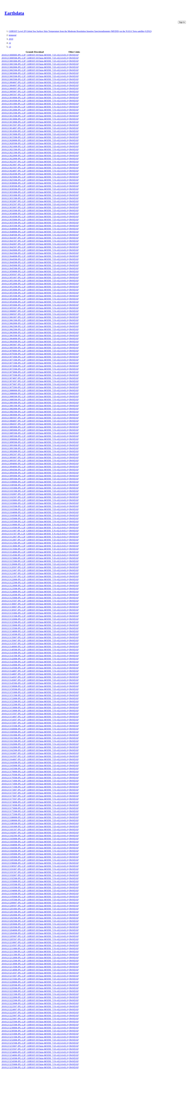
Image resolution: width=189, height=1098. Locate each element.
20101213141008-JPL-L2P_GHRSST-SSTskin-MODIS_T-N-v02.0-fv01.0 (35, 653)
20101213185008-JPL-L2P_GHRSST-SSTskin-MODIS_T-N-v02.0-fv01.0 (35, 854)
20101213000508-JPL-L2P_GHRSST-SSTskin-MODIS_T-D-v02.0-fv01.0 (35, 58)
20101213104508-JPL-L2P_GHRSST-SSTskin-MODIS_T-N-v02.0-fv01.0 (35, 515)
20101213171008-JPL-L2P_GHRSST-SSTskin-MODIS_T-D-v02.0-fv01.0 (35, 781)
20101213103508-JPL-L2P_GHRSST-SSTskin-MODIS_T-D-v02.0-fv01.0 (35, 509)
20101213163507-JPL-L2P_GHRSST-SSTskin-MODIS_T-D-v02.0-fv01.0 (35, 756)
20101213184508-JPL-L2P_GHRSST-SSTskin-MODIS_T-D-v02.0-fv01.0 (35, 848)
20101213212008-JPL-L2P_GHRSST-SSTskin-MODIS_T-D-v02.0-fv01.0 (35, 957)
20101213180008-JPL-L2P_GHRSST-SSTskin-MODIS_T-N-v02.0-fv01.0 (35, 817)
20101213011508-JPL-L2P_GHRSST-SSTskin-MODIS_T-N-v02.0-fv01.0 (35, 107)
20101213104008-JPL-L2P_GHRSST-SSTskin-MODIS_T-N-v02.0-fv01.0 (35, 512)
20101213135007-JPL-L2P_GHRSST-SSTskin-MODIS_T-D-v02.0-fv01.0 (35, 640)
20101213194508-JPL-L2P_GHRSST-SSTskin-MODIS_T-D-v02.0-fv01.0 (35, 893)
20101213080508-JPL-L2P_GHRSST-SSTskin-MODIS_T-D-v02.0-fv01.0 (35, 396)
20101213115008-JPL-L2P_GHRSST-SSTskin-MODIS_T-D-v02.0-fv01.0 (35, 558)
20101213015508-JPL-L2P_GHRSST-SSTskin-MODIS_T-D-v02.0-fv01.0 (35, 137)
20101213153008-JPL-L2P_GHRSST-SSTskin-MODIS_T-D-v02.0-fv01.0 (35, 707)
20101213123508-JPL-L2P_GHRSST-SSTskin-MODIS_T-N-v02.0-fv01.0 (35, 588)
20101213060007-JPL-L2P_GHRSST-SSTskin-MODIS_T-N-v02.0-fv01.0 (35, 311)
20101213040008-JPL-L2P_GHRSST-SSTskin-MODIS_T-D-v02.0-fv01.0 (35, 232)
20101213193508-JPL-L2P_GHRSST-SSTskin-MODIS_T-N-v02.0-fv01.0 (35, 884)
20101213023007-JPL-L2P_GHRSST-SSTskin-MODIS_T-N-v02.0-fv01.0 (35, 165)
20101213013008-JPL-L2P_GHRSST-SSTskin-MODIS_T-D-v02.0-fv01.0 (35, 122)
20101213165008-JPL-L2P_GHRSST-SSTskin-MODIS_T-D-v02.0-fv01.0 (35, 765)
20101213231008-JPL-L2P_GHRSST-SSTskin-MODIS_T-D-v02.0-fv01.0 (35, 1034)
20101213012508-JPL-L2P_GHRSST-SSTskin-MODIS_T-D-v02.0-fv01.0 (35, 113)
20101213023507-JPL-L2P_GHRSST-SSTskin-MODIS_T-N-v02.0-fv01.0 (35, 168)
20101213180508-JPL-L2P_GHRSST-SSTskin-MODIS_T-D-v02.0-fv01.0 (35, 823)
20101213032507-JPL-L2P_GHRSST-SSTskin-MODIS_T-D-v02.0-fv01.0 (35, 204)
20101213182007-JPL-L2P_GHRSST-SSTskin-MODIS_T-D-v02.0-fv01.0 (35, 832)
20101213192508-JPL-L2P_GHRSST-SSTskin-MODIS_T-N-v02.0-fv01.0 (35, 878)
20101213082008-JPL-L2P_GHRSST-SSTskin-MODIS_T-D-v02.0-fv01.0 (35, 409)
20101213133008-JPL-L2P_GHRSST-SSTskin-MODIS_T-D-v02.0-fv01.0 (35, 625)
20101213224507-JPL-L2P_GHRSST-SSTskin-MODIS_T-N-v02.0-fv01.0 (35, 1012)
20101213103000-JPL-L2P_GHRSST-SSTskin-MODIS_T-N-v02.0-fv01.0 (35, 500)
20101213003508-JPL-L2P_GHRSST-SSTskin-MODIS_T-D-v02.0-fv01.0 (35, 76)
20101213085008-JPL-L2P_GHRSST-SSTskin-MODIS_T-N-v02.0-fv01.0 (35, 430)
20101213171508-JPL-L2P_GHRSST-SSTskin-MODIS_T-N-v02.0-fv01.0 (35, 787)
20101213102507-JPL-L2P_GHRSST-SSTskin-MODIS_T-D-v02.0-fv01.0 (35, 497)
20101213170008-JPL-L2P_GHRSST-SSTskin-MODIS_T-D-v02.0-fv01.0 (35, 771)
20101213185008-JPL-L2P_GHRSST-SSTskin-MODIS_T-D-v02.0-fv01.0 (35, 857)
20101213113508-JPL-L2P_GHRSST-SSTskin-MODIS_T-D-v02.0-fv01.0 (35, 549)
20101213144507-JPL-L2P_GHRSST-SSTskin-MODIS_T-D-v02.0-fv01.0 (35, 677)
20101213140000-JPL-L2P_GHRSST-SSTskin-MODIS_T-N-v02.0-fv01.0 (35, 646)
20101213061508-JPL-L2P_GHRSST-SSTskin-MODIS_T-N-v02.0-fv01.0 (35, 320)
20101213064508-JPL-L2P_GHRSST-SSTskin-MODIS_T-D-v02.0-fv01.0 (35, 341)
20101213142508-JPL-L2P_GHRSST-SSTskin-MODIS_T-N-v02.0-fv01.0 (35, 662)
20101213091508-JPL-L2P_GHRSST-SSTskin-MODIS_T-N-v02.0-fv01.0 (35, 448)
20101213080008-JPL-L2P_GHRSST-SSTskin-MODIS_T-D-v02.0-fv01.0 (35, 390)
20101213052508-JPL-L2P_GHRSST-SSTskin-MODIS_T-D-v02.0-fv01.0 (35, 287)
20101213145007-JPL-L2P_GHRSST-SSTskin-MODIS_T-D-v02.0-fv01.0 (35, 680)
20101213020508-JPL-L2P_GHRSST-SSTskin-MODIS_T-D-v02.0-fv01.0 (35, 143)
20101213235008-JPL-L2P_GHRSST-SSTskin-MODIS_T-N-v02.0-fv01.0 (35, 1064)
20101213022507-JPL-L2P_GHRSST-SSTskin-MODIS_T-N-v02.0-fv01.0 (35, 162)
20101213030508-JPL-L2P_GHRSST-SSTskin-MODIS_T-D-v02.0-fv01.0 (35, 189)
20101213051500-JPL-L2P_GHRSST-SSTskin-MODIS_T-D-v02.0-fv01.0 (35, 280)
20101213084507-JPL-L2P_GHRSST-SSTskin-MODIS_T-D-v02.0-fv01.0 (35, 424)
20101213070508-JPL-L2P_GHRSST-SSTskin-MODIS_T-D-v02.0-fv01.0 (35, 354)
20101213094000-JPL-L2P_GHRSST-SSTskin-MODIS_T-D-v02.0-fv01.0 (35, 466)
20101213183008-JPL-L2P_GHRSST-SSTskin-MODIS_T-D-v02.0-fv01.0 (35, 839)
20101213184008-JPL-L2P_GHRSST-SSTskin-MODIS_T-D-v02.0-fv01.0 (35, 845)
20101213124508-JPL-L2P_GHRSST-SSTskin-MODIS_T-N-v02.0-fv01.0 (35, 595)
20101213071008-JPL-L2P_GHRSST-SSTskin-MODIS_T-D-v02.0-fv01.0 (35, 357)
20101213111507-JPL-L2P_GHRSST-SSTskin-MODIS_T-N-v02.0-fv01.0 (35, 534)
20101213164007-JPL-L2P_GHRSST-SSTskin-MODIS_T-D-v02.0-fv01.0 (35, 759)
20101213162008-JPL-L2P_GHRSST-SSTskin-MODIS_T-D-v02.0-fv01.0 (35, 747)
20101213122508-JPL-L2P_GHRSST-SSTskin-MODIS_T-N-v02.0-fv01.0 (35, 582)
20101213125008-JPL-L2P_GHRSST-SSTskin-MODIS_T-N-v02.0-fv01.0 (35, 598)
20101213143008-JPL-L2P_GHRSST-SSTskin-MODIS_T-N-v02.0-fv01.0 (35, 665)
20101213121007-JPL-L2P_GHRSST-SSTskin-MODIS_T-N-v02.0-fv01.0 (35, 573)
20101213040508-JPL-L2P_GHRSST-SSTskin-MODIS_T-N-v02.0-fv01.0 (35, 235)
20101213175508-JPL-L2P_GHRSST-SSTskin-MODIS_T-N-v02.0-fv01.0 (35, 814)
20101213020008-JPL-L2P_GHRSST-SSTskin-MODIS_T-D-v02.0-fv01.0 (35, 140)
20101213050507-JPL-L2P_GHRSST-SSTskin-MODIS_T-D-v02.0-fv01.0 (35, 274)
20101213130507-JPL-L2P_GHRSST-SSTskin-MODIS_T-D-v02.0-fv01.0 (35, 610)
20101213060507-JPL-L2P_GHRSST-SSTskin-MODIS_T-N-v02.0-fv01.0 (35, 314)
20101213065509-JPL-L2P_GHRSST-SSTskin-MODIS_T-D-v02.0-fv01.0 (35, 348)
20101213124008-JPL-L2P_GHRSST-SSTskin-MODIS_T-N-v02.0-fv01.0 (35, 592)
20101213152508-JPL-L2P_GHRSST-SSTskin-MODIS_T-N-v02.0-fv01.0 (35, 701)
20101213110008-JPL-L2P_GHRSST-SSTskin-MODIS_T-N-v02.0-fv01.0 (35, 524)
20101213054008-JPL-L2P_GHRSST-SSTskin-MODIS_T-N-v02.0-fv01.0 (35, 299)
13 (10, 47)
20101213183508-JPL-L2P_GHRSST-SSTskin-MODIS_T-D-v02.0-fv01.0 (35, 842)
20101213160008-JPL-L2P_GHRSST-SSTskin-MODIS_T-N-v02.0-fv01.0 (35, 729)
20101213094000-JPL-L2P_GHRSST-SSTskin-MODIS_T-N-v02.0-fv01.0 (35, 463)
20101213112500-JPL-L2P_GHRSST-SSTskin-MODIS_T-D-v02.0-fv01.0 (35, 543)
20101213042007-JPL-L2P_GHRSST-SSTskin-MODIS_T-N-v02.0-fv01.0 (35, 244)
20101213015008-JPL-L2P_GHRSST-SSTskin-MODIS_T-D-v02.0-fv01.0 (35, 134)
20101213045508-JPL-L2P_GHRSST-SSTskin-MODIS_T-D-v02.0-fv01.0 (35, 268)
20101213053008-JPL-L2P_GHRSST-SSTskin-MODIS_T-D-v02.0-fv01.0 (35, 290)
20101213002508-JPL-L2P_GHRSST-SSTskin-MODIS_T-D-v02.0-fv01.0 (35, 70)
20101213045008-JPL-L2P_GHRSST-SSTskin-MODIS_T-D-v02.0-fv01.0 (35, 265)
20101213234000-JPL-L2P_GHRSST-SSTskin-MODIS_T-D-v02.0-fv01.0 (35, 1055)
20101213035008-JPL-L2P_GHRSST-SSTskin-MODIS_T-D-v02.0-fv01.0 (35, 219)
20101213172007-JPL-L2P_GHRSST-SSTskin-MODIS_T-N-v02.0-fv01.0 (35, 790)
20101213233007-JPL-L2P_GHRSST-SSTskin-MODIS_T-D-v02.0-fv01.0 (35, 1046)
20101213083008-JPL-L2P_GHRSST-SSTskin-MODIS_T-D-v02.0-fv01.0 (35, 415)
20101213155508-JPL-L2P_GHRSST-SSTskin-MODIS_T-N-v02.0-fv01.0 (35, 726)
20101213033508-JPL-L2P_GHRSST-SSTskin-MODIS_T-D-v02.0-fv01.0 (35, 210)
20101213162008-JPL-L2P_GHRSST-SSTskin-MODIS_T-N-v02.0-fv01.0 (35, 744)
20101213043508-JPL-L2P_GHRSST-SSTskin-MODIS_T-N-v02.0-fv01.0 (35, 253)
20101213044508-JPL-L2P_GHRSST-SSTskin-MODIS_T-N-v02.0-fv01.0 (35, 262)
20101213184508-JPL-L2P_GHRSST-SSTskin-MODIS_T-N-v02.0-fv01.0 (35, 851)
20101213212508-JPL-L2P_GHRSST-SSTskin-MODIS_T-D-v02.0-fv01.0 (35, 961)
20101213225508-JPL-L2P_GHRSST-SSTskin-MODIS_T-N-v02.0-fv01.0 (35, 1022)
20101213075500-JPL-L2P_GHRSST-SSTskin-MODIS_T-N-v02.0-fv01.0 (35, 387)
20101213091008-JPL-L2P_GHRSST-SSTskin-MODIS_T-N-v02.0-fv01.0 (35, 445)
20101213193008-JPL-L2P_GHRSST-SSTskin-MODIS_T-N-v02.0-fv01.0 (35, 881)
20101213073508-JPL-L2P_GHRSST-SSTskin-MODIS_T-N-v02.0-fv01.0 (35, 375)
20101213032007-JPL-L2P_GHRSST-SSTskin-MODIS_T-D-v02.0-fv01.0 (35, 201)
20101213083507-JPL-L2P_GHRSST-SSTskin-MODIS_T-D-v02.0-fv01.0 (35, 418)
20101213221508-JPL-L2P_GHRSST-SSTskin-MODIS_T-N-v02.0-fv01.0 (35, 994)
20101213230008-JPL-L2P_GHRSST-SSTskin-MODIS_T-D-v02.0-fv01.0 (35, 1028)
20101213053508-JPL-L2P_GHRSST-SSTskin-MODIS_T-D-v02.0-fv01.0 (35, 293)
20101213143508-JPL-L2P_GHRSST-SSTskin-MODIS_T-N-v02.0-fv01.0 (35, 668)
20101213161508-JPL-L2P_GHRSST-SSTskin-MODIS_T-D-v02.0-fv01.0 (35, 738)
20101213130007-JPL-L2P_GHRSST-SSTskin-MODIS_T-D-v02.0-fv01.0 (35, 607)
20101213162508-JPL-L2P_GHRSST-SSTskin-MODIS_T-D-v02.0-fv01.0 (35, 750)
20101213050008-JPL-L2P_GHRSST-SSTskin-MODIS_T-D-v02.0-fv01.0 (35, 271)
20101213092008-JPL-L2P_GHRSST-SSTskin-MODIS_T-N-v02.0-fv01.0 (35, 451)
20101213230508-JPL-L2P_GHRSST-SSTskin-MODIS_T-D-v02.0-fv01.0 (35, 1031)
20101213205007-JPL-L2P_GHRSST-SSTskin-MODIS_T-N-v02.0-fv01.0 (35, 936)
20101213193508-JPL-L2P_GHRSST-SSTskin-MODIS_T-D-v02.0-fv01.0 (35, 887)
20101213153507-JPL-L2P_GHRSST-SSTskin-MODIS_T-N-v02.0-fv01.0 (35, 714)
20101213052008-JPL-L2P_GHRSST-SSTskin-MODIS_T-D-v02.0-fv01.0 (35, 284)
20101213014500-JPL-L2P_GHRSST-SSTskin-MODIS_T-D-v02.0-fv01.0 (35, 131)
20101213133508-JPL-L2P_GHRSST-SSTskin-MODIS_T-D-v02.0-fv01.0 (35, 628)
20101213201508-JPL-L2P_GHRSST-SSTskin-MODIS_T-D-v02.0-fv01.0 (35, 912)
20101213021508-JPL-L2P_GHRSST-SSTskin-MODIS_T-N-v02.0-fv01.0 (35, 149)
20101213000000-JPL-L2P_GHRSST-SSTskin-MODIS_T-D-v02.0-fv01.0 (35, 55)
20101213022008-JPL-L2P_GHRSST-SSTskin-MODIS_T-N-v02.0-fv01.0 (35, 158)
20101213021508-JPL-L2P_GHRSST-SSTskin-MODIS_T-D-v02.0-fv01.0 (35, 152)
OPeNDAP (73, 55)
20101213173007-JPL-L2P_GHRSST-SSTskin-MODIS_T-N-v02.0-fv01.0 (35, 796)
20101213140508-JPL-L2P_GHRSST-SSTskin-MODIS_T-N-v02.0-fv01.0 (35, 649)
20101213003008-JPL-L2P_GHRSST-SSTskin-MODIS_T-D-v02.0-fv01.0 (35, 73)
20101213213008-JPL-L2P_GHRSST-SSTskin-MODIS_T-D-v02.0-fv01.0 (35, 964)
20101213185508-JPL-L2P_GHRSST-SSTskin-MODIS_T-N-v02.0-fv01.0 (35, 860)
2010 (11, 39)
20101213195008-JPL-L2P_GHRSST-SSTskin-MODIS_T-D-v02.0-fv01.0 (35, 896)
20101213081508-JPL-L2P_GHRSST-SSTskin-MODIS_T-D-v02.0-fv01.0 (35, 405)
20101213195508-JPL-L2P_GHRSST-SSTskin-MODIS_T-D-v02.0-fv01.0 (35, 900)
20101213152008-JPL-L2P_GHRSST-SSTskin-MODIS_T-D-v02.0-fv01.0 (35, 698)
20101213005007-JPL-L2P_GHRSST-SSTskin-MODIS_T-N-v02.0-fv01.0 (35, 91)
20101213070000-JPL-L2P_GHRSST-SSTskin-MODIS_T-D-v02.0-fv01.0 (35, 351)
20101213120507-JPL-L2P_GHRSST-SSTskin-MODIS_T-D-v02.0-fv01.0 (35, 567)
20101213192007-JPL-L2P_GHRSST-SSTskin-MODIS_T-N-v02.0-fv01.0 (35, 875)
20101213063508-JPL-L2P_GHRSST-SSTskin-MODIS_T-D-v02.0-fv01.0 (35, 335)
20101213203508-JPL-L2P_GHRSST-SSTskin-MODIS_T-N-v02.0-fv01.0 (35, 927)
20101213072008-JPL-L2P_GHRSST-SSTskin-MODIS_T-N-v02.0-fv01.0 (35, 366)
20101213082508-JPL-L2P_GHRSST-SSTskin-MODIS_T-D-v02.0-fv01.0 (35, 412)
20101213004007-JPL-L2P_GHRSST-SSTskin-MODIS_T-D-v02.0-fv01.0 (35, 82)
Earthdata (14, 13)
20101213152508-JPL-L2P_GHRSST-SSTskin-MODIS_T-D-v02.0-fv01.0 (35, 704)
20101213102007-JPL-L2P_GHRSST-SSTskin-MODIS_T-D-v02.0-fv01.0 (35, 494)
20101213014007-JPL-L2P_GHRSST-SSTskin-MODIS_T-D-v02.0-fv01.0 (35, 128)
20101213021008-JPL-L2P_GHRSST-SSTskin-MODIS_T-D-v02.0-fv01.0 (35, 146)
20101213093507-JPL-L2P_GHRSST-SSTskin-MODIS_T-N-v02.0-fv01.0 (35, 460)
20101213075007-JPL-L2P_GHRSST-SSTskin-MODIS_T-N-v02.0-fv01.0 (35, 384)
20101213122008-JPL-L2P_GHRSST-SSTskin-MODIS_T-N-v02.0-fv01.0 (35, 579)
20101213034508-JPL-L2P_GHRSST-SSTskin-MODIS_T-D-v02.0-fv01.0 (35, 216)
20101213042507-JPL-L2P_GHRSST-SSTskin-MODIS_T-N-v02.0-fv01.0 (35, 247)
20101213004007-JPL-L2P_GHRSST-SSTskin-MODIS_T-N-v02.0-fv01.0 (35, 85)
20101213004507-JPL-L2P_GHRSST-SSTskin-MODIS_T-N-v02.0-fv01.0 (35, 88)
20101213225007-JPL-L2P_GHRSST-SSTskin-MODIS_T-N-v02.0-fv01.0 (35, 1018)
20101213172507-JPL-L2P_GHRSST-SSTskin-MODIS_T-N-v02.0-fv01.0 (35, 793)
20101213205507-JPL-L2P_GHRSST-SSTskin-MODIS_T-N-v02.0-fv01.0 (35, 939)
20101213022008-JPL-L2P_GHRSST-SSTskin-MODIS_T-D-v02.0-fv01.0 (35, 155)
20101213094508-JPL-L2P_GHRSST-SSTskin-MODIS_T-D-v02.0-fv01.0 (35, 473)
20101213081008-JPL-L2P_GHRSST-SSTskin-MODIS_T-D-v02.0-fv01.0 (35, 402)
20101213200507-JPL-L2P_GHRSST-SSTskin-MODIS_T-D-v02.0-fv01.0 (35, 906)
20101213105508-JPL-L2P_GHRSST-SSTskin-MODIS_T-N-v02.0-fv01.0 (35, 521)
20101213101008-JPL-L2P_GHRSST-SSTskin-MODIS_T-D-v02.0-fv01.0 (35, 488)
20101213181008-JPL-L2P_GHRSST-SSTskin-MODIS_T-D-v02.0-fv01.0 (35, 826)
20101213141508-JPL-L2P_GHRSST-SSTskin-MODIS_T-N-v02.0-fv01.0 (35, 656)
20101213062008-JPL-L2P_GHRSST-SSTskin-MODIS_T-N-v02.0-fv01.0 (35, 323)
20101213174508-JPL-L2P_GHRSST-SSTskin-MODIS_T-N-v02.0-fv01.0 (35, 805)
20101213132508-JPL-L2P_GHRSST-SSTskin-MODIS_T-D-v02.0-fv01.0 (35, 622)
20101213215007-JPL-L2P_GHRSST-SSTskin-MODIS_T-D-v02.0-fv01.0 (35, 976)
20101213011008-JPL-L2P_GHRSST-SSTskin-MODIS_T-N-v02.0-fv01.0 (35, 104)
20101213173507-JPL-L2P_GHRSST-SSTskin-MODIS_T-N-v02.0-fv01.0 (35, 799)
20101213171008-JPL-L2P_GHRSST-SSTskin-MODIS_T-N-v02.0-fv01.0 (35, 784)
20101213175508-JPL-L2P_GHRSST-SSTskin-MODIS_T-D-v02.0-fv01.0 (35, 811)
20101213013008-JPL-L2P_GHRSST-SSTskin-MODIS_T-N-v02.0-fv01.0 (35, 119)
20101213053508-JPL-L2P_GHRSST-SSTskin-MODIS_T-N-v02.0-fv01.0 (35, 296)
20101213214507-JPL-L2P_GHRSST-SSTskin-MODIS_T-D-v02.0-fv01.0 (35, 973)
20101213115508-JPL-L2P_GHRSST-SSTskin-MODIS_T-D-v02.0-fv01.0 (35, 561)
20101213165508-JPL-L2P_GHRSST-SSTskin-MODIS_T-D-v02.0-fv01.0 (35, 768)
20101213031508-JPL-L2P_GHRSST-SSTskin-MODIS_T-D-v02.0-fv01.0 (35, 198)
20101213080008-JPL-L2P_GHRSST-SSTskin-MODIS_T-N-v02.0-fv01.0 (35, 393)
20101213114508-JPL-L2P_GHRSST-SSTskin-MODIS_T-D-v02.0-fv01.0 (35, 555)
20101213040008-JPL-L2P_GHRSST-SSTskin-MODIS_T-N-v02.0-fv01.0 (35, 229)
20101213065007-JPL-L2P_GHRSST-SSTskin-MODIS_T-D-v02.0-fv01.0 (35, 344)
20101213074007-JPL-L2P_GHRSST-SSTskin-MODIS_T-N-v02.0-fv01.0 (35, 378)
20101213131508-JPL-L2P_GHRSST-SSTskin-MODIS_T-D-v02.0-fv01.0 (35, 616)
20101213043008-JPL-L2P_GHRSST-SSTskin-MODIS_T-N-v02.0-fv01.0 (35, 250)
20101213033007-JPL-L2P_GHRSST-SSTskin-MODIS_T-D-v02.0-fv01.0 (35, 207)
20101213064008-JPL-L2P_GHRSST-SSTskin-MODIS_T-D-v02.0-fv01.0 (35, 338)
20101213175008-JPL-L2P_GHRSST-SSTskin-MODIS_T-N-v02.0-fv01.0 (35, 808)
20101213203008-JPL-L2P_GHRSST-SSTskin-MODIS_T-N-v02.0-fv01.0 (35, 924)
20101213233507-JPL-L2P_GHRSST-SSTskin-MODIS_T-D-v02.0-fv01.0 (35, 1049)
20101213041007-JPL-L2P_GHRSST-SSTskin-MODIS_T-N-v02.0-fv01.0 (35, 238)
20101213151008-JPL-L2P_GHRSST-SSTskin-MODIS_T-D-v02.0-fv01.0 (35, 692)
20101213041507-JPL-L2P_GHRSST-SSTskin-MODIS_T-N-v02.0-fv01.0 (35, 241)
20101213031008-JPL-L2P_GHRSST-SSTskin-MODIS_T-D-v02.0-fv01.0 (35, 192)
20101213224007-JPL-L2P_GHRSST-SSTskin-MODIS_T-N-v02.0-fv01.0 (35, 1009)
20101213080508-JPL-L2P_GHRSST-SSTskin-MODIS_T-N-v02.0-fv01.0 (35, 399)
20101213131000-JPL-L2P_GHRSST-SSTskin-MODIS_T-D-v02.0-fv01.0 (35, 613)
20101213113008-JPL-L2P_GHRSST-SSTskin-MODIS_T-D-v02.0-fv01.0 (35, 546)
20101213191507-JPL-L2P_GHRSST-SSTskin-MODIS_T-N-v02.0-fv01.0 (35, 872)
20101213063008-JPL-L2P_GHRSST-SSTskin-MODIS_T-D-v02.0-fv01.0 (35, 332)
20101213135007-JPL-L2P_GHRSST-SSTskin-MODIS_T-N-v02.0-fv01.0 (35, 637)
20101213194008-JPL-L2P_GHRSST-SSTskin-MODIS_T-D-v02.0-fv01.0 (35, 890)
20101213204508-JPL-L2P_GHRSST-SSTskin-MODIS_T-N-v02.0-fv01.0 (35, 933)
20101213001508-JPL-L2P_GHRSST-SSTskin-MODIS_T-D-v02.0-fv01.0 (35, 64)
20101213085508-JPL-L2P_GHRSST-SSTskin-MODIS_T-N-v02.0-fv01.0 (35, 433)
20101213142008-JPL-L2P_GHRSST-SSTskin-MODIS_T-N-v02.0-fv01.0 (35, 659)
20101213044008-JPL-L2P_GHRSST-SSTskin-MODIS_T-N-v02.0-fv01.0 (35, 256)
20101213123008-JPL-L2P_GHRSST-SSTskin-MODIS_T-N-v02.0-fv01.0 (35, 585)
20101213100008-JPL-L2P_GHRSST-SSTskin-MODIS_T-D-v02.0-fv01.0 (35, 482)
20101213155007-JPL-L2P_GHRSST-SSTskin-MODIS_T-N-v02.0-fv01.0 (35, 723)
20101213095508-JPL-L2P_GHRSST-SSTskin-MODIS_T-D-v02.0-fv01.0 (35, 479)
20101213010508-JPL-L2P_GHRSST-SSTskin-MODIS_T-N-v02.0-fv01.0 (35, 101)
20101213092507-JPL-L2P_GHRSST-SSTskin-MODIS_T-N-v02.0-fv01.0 (35, 454)
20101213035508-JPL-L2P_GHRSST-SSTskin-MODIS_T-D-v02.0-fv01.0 (35, 223)
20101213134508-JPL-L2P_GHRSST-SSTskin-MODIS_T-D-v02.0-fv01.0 (35, 634)
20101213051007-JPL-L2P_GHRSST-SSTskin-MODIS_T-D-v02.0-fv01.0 (35, 277)
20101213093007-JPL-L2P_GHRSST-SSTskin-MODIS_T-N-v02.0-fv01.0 (35, 457)
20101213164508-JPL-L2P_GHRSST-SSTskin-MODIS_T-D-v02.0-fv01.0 (35, 762)
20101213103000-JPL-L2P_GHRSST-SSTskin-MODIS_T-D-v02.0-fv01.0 (35, 503)
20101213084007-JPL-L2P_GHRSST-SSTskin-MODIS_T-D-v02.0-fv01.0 (35, 421)
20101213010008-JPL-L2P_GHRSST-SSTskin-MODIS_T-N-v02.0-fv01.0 (35, 97)
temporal (12, 35)
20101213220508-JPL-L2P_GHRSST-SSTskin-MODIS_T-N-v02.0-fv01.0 (35, 985)
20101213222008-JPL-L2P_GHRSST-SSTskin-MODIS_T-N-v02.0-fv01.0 (35, 997)
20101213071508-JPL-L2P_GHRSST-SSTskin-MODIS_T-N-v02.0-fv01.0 (35, 363)
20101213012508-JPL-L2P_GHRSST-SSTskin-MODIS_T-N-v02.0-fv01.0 (35, 116)
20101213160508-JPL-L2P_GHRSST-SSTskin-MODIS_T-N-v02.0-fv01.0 (35, 732)
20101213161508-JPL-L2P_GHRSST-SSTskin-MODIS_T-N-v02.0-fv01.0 (35, 741)
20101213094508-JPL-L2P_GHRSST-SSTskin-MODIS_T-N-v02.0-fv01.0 (35, 470)
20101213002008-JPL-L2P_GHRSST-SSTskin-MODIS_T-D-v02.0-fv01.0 (35, 67)
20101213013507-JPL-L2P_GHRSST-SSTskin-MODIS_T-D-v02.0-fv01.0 (35, 125)
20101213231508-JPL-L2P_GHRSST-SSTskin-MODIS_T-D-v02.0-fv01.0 (35, 1037)
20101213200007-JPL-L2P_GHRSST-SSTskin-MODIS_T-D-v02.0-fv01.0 (35, 903)
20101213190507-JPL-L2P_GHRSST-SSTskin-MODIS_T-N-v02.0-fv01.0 (35, 866)
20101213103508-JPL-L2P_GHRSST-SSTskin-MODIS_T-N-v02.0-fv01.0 (35, 506)
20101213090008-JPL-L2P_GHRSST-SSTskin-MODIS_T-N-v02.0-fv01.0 (35, 439)
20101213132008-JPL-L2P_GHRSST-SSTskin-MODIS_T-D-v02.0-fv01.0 (35, 619)
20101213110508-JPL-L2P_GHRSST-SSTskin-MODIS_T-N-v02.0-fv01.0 (35, 527)
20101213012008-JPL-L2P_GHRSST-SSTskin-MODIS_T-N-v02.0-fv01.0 (35, 110)
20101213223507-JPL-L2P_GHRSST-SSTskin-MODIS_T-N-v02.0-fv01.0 (35, 1006)
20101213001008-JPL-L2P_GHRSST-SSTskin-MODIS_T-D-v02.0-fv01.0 (35, 61)
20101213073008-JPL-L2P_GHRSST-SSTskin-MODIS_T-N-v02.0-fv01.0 (35, 372)
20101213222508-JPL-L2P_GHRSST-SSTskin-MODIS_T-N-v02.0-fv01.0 (35, 1000)
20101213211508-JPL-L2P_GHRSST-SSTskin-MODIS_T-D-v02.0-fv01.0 (35, 951)
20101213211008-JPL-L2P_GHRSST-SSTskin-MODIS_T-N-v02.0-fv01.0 (35, 948)
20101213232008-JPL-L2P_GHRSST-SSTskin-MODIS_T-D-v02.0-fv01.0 (35, 1040)
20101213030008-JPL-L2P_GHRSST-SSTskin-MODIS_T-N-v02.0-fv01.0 (35, 183)
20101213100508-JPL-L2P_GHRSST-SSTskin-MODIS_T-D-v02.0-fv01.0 (35, 485)
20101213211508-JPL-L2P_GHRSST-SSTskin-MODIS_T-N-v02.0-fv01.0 (35, 954)
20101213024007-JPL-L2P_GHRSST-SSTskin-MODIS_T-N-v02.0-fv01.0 (35, 171)
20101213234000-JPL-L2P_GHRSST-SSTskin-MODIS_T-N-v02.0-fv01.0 (35, 1052)
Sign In (182, 22)
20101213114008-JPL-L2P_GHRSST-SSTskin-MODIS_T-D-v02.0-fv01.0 (35, 552)
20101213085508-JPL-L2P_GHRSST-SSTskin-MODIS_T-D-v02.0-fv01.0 (35, 436)
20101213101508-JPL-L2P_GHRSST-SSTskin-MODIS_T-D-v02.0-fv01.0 (35, 491)
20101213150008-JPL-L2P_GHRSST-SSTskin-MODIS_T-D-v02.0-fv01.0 (35, 686)
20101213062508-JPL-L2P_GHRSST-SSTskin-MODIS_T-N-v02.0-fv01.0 (35, 326)
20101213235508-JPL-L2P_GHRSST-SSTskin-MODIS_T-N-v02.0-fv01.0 (35, 1067)
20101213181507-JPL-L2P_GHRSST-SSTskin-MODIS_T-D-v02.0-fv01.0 (35, 829)
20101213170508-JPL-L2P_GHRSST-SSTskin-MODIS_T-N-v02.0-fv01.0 (35, 778)
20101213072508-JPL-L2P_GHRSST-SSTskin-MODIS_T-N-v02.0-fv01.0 (35, 369)
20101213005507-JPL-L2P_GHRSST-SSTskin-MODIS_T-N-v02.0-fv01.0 (35, 94)
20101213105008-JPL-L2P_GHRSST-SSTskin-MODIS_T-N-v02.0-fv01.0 (35, 518)
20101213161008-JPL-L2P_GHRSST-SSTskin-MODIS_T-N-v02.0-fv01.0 (35, 735)
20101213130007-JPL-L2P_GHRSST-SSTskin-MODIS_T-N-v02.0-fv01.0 (35, 604)
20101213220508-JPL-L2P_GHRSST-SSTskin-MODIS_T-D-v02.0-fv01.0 (35, 988)
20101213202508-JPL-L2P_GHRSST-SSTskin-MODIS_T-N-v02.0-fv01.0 (35, 918)
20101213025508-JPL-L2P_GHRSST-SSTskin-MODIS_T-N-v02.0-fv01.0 (35, 180)
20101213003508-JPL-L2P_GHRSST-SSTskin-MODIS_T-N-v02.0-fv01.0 (35, 79)
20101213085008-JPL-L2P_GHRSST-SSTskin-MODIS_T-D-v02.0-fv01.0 (35, 427)
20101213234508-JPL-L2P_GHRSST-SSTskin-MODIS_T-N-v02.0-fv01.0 (35, 1061)
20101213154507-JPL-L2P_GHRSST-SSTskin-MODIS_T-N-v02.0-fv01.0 (35, 720)
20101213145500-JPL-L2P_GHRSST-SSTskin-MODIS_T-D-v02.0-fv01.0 (35, 683)
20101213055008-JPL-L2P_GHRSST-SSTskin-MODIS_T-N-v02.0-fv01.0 (35, 305)
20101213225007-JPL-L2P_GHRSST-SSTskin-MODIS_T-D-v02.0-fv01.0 (35, 1015)
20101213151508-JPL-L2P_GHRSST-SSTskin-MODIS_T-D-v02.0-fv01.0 (35, 695)
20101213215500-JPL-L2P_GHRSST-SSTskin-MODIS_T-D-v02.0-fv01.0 (35, 979)
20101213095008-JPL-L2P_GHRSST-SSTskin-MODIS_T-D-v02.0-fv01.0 (35, 476)
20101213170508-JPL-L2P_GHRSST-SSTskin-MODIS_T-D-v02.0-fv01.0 (35, 774)
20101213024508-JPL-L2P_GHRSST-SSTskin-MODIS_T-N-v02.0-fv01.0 (35, 174)
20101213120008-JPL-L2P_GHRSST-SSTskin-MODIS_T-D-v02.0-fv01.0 (35, 564)
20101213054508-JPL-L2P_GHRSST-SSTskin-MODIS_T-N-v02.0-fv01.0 (35, 302)
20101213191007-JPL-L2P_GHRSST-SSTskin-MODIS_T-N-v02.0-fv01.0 (35, 869)
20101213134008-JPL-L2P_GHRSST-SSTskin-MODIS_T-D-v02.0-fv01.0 (35, 631)
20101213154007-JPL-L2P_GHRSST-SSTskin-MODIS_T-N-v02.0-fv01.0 (35, 717)
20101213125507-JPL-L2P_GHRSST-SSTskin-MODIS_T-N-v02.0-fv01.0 (35, 601)
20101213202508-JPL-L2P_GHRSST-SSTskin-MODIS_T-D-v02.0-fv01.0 (35, 921)
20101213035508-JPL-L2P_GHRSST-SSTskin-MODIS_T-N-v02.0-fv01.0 (35, 226)
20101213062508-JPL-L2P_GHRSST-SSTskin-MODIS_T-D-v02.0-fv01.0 (35, 329)
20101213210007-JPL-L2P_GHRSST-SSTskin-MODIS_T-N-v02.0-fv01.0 (35, 942)
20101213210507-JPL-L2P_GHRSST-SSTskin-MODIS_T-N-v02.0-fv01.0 (35, 945)
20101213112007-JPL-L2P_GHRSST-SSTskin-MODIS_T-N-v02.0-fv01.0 (35, 537)
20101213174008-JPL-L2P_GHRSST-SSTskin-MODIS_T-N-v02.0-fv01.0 (35, 802)
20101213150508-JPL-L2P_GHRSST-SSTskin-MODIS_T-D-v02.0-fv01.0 (35, 689)
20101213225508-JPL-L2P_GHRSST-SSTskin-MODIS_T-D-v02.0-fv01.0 (35, 1025)
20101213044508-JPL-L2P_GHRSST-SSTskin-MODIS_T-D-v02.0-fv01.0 (35, 259)
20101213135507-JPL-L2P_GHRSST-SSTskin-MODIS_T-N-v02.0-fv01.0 (35, 643)
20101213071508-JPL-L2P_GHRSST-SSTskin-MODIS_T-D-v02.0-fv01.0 (35, 360)
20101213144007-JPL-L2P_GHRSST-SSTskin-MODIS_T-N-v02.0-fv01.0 (35, 671)
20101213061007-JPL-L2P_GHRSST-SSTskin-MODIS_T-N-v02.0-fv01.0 (35, 317)
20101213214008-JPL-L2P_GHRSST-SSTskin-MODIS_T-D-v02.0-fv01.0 (35, 970)
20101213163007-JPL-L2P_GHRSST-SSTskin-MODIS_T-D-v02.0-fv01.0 (35, 753)
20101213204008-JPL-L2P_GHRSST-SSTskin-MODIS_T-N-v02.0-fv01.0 (35, 930)
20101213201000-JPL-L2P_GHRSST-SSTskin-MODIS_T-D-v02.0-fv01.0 (35, 909)
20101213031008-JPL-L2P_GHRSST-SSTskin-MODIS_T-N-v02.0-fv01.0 (35, 195)
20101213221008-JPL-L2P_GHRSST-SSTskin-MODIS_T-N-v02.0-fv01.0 (35, 991)
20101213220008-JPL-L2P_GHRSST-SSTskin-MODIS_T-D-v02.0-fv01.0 (35, 982)
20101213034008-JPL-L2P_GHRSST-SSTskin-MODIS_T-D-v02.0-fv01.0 (35, 213)
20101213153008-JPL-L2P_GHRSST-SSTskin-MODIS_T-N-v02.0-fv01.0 (35, 710)
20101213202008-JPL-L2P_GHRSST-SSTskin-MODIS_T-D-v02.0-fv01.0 (35, 915)
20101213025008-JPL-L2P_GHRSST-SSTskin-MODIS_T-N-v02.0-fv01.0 (35, 177)
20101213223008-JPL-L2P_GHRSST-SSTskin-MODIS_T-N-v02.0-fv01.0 (35, 1003)
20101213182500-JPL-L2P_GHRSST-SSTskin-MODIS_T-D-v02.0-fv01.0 (35, 835)
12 (10, 43)
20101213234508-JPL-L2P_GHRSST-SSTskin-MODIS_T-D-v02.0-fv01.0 (35, 1058)
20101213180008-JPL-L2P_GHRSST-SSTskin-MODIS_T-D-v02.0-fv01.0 (35, 820)
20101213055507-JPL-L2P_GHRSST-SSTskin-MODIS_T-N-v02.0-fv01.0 (35, 308)
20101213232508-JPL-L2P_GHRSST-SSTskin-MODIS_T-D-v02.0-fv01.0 (35, 1043)
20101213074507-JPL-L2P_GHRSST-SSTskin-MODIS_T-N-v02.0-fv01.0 (35, 381)
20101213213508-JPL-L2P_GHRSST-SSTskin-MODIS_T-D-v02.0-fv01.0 (35, 967)
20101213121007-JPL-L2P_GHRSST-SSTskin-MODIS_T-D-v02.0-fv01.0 (35, 570)
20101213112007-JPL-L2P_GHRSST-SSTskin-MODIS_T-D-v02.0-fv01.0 (35, 540)
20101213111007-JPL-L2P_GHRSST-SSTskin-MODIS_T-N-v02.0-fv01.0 (35, 531)
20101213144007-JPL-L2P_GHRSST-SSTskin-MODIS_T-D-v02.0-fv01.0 (35, 674)
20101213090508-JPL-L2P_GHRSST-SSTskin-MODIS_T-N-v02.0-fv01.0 (35, 442)
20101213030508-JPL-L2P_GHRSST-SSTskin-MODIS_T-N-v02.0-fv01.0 (35, 186)
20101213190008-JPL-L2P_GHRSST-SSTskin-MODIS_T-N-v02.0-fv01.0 (35, 863)
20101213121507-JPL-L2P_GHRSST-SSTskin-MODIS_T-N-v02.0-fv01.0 (35, 576)
